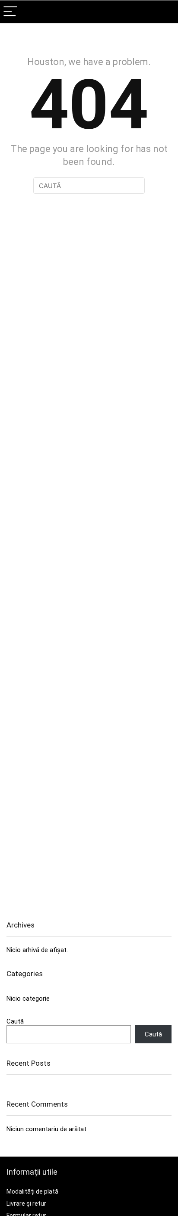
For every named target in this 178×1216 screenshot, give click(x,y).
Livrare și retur (26, 1203)
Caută (15, 1021)
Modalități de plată (32, 1191)
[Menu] (10, 11)
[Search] (164, 11)
